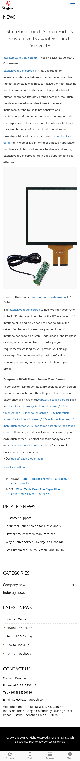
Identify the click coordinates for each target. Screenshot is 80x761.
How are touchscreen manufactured (30, 534)
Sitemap (60, 741)
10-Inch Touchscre (19, 653)
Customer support (18, 518)
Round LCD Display (19, 636)
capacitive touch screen (20, 58)
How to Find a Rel (18, 645)
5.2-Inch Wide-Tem (19, 619)
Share (10, 758)
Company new (14, 584)
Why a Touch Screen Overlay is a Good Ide (35, 542)
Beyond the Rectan (19, 628)
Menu (50, 758)
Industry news (14, 592)
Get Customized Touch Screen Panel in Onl (35, 550)
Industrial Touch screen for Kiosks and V (33, 526)
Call (30, 758)
